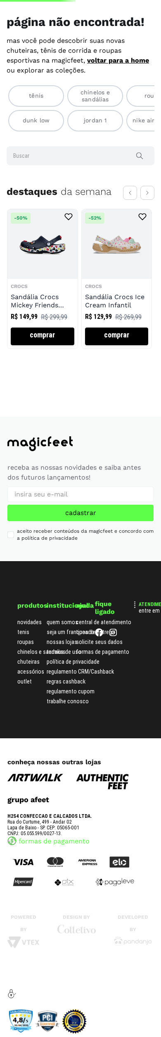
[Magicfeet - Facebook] (99, 634)
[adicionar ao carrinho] (42, 370)
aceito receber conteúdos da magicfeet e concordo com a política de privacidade (85, 534)
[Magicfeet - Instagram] (113, 634)
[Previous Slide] (130, 216)
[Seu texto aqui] (133, 944)
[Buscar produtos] (141, 179)
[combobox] (80, 178)
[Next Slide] (147, 216)
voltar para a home (118, 83)
